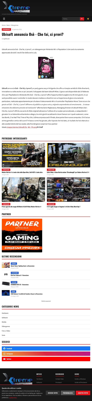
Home (3, 25)
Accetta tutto (83, 393)
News (8, 25)
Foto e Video (6, 331)
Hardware (5, 313)
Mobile (4, 322)
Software (5, 318)
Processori (59, 382)
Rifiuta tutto (53, 393)
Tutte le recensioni (46, 301)
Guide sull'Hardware (81, 382)
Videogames (14, 25)
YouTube (9, 359)
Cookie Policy (13, 398)
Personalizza (68, 393)
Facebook (9, 348)
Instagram (10, 354)
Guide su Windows (80, 379)
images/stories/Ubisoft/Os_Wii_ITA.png (22, 127)
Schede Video (60, 379)
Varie (3, 335)
